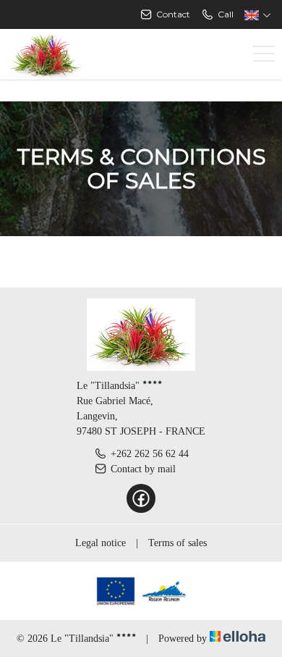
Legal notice (100, 542)
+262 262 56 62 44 (150, 453)
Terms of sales (177, 542)
